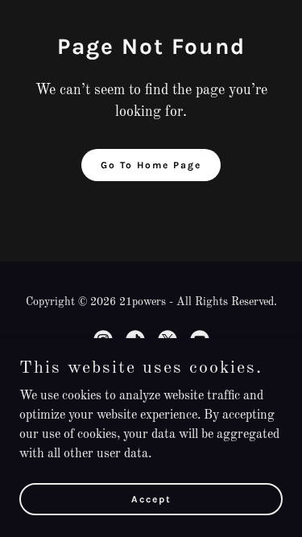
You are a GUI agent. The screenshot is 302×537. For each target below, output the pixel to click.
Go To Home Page (151, 165)
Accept (151, 498)
